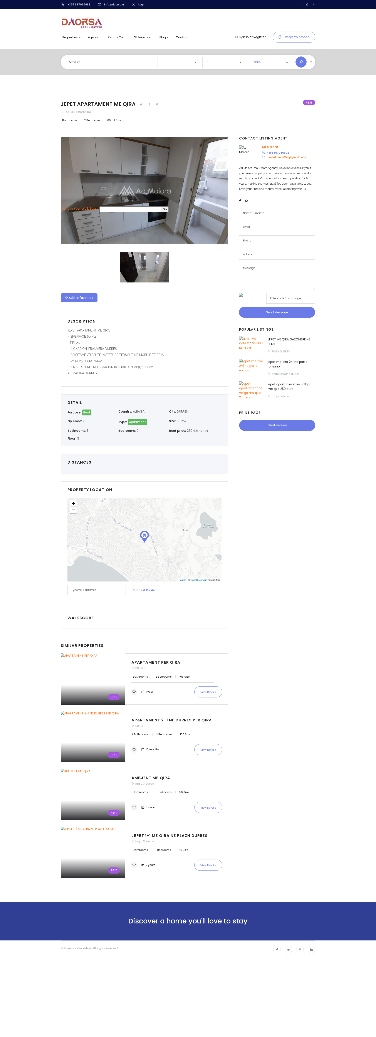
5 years (150, 807)
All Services (141, 37)
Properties (70, 37)
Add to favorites (81, 298)
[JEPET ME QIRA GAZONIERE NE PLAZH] (251, 346)
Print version (277, 425)
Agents (93, 37)
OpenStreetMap (198, 579)
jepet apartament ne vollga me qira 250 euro (289, 386)
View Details (208, 692)
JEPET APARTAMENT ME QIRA (99, 104)
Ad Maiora (270, 147)
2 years (150, 864)
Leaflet (182, 579)
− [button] (73, 510)
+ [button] (73, 503)
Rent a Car (116, 37)
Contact (182, 37)
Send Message (277, 312)
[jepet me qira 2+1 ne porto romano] (251, 368)
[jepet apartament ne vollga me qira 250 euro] (251, 391)
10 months (152, 749)
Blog (162, 37)
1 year (149, 691)
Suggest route (144, 590)
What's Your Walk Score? (81, 208)
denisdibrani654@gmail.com (286, 157)
